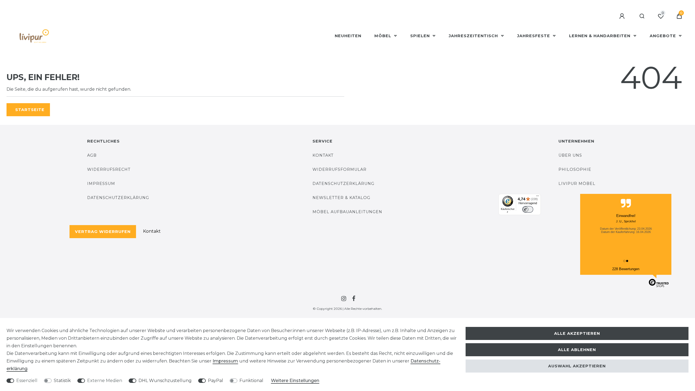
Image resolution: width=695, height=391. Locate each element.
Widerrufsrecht (109, 169)
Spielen (420, 35)
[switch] (527, 209)
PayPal (215, 380)
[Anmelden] (623, 16)
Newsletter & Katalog (341, 197)
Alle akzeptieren (577, 333)
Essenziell (26, 380)
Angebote (663, 35)
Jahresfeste (534, 35)
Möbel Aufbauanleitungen (347, 211)
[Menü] (537, 197)
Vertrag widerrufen (103, 231)
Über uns (570, 155)
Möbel (383, 35)
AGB (92, 155)
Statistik (62, 380)
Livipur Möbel (576, 183)
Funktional (251, 380)
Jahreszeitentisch (474, 35)
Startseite (30, 109)
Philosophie (574, 169)
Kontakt (152, 231)
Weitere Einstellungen (295, 380)
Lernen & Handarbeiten (600, 35)
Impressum (101, 183)
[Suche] (642, 16)
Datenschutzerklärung (118, 197)
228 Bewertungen (625, 269)
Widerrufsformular (339, 169)
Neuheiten (348, 35)
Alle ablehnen (577, 349)
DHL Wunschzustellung (165, 380)
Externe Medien (104, 380)
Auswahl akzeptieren (577, 366)
